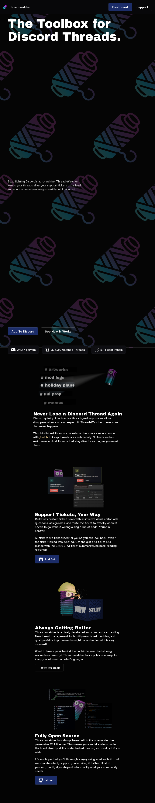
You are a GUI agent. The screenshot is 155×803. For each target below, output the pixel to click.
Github (49, 780)
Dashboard (120, 7)
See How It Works (58, 331)
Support (142, 7)
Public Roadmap (49, 667)
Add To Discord (23, 331)
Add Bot (50, 559)
